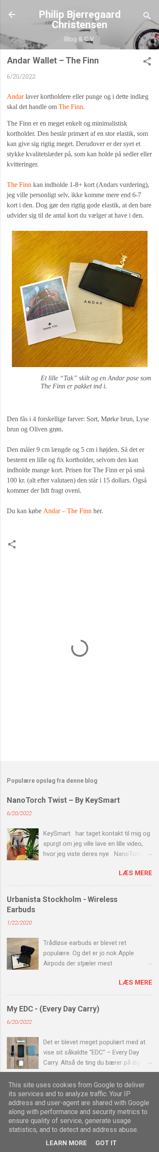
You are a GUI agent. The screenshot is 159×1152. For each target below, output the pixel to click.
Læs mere (135, 873)
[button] (147, 62)
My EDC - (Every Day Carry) (53, 1008)
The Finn (71, 106)
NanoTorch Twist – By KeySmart (63, 800)
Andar (15, 96)
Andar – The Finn (67, 510)
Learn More (66, 1143)
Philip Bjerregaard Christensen (80, 20)
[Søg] (147, 17)
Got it (106, 1143)
